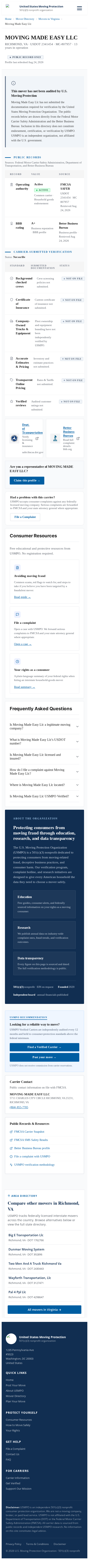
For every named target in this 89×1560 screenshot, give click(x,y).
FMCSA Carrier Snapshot (29, 1131)
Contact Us (12, 1454)
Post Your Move (15, 1385)
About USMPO (15, 1390)
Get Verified (13, 1483)
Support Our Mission (18, 1488)
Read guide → (22, 597)
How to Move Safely (18, 1425)
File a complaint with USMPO (32, 1156)
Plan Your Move (15, 1401)
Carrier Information (18, 1478)
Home (8, 18)
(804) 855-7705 (19, 1107)
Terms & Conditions (37, 1544)
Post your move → (44, 1057)
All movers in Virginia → (44, 1310)
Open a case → (23, 644)
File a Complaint (25, 517)
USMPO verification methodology (34, 1164)
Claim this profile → (27, 480)
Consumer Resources (19, 1420)
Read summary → (24, 687)
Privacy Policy (13, 1544)
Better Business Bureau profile (32, 1148)
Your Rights (13, 1430)
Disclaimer (60, 1544)
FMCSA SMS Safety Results (31, 1140)
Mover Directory (25, 18)
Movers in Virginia (49, 18)
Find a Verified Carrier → (44, 1047)
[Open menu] (79, 8)
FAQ (8, 1459)
